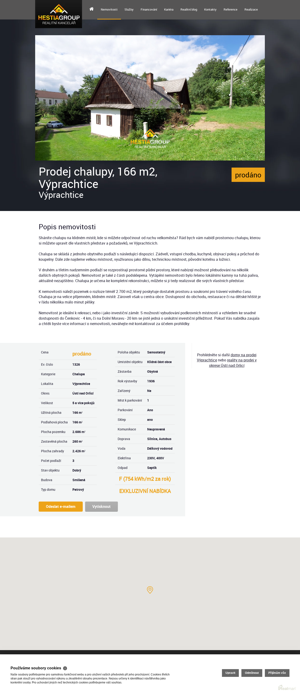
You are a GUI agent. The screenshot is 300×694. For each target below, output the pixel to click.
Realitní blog (188, 9)
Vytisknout (101, 506)
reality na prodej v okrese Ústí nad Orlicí (233, 362)
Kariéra (168, 9)
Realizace (251, 9)
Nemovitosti (109, 9)
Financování (149, 9)
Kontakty (210, 9)
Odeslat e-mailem (60, 506)
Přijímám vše (277, 673)
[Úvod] (91, 9)
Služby (129, 9)
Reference (230, 9)
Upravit (230, 673)
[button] (150, 590)
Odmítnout (252, 673)
